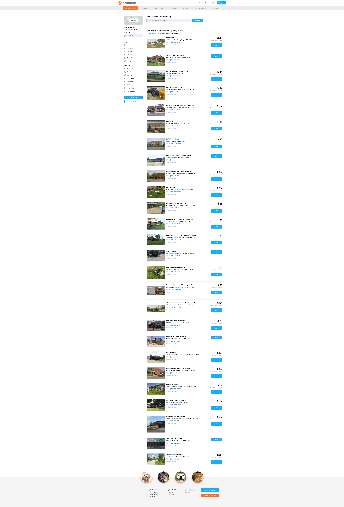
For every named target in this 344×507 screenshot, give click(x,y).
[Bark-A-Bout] (156, 192)
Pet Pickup (130, 85)
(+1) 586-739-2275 (174, 76)
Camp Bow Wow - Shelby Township (178, 171)
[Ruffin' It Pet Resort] (156, 144)
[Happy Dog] (156, 43)
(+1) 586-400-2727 (175, 307)
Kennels (216, 8)
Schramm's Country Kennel (176, 400)
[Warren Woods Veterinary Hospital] (156, 160)
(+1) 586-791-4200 (174, 271)
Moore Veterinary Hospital (175, 416)
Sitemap (152, 496)
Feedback (202, 3)
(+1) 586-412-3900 (174, 92)
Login (212, 3)
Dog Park (129, 75)
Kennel (129, 61)
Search (197, 21)
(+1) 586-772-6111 (174, 421)
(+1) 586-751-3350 (174, 160)
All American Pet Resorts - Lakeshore (179, 219)
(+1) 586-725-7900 (175, 443)
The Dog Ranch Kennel (174, 454)
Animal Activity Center (174, 87)
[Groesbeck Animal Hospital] (156, 208)
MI (158, 33)
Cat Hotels (173, 8)
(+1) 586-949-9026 (175, 405)
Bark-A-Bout (170, 187)
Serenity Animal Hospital (175, 55)
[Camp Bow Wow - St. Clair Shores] (156, 373)
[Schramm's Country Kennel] (156, 405)
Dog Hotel (130, 48)
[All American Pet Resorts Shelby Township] (156, 308)
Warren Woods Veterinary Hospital (178, 155)
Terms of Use (154, 491)
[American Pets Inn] (156, 389)
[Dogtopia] (156, 127)
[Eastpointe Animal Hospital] (156, 341)
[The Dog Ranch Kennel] (156, 459)
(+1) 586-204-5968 (175, 143)
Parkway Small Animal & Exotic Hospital (180, 105)
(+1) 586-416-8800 (174, 110)
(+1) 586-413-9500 (174, 126)
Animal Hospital (131, 58)
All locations (150, 33)
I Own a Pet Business (209, 496)
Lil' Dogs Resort (171, 352)
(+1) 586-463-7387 (174, 208)
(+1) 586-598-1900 (174, 325)
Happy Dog (170, 38)
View (216, 45)
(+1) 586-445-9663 (175, 373)
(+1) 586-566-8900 (175, 192)
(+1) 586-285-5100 (174, 224)
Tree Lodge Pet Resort (174, 439)
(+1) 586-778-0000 (175, 389)
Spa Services (131, 91)
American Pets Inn (172, 384)
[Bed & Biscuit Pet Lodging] (156, 272)
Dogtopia (169, 121)
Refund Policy (154, 494)
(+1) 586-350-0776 (175, 289)
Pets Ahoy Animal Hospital (175, 321)
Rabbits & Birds (131, 88)
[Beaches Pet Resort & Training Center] (156, 290)
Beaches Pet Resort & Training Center (180, 285)
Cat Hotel (130, 51)
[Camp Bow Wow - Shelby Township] (156, 176)
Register (221, 3)
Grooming (130, 81)
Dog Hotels (159, 8)
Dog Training (130, 78)
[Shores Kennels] (156, 255)
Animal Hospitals (201, 8)
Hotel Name (128, 33)
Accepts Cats (131, 69)
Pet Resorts (145, 8)
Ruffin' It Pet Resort (173, 139)
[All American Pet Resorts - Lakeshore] (156, 224)
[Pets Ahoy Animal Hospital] (156, 325)
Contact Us (153, 489)
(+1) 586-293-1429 (174, 255)
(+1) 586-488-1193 (174, 176)
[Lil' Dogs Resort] (156, 357)
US (156, 33)
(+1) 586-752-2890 (175, 459)
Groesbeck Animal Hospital (176, 203)
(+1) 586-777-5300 (175, 341)
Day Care (186, 8)
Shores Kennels (171, 251)
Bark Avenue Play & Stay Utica (177, 71)
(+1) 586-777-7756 (174, 357)
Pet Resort (130, 45)
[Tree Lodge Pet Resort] (156, 443)
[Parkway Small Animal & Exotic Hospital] (156, 110)
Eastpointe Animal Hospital (176, 337)
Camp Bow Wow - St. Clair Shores (178, 368)
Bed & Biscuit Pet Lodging (175, 267)
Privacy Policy (154, 493)
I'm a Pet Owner (210, 490)
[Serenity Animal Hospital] (156, 60)
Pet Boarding (130, 8)
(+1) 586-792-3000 (175, 239)
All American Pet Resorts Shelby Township (181, 303)
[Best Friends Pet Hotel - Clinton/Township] (156, 239)
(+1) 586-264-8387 (174, 60)
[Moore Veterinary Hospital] (156, 424)
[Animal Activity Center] (156, 93)
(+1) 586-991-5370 (174, 42)
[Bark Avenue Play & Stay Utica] (156, 76)
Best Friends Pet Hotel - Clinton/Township (181, 235)
